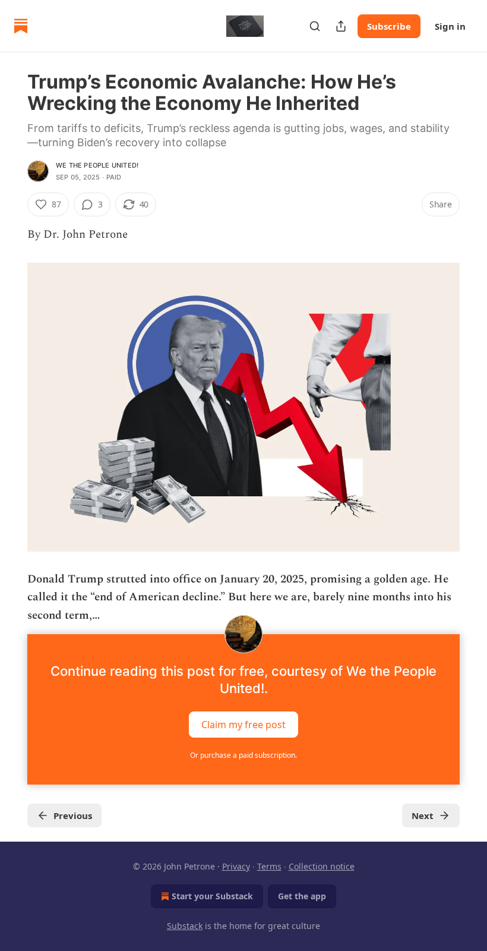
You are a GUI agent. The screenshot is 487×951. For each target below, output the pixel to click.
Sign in (450, 26)
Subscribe (389, 26)
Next (423, 815)
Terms (269, 866)
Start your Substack (212, 896)
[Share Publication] (341, 26)
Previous (72, 815)
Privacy (236, 866)
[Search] (315, 26)
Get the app (302, 896)
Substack (185, 925)
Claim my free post (243, 723)
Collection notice (322, 866)
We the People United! (97, 165)
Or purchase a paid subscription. (243, 755)
